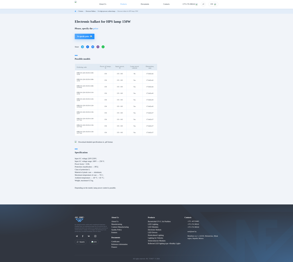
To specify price (83, 36)
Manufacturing (116, 224)
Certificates (115, 242)
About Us (115, 217)
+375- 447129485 (193, 221)
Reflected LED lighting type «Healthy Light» (164, 243)
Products (81, 11)
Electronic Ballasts (91, 11)
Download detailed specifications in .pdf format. (95, 142)
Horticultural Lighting (156, 235)
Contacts (187, 217)
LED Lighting (153, 224)
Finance (114, 247)
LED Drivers (152, 232)
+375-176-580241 (188, 4)
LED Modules (153, 227)
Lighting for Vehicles (155, 238)
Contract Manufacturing (120, 227)
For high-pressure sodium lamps (106, 11)
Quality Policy (116, 230)
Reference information (119, 244)
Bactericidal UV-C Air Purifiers (159, 221)
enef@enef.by (192, 231)
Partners (114, 232)
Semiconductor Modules (156, 241)
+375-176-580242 (193, 227)
